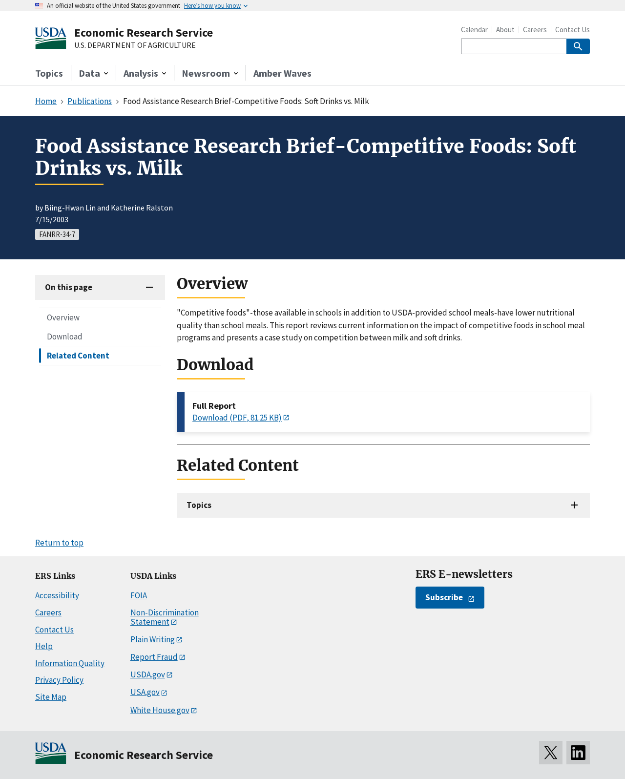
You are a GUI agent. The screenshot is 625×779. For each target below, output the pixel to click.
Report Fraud (154, 657)
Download (65, 336)
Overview (63, 317)
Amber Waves (282, 73)
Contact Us (572, 29)
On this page (68, 287)
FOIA (138, 595)
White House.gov (159, 710)
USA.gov (145, 692)
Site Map (50, 697)
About (505, 29)
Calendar (474, 29)
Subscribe (444, 597)
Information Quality (69, 663)
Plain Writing (152, 639)
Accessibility (57, 595)
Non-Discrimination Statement (164, 617)
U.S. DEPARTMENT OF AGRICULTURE (135, 45)
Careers (535, 29)
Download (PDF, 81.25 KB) (237, 417)
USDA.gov (147, 674)
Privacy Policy (59, 679)
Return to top (59, 542)
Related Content (78, 355)
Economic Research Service (143, 32)
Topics (49, 73)
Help (44, 646)
